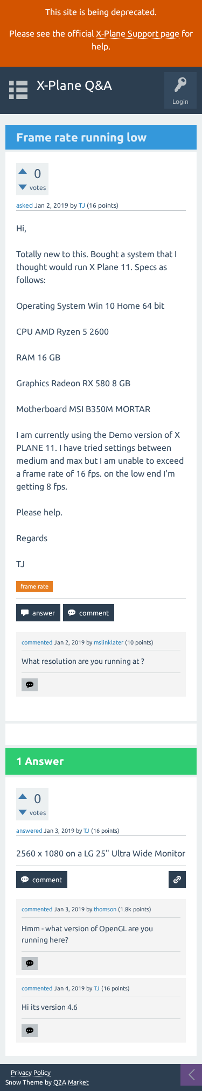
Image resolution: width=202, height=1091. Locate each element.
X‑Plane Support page (137, 33)
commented (37, 642)
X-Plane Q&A (74, 85)
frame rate (34, 586)
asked (24, 205)
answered (29, 830)
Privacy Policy (31, 1072)
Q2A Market (71, 1082)
